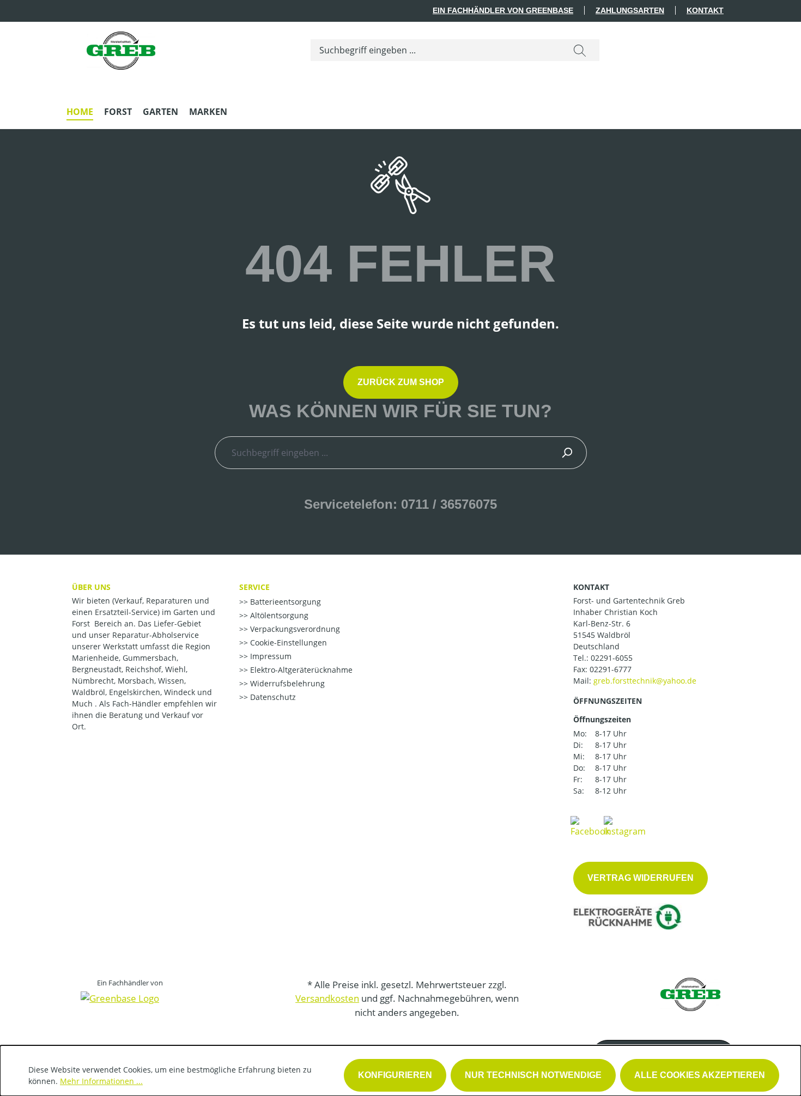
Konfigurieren (395, 1075)
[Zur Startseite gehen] (120, 48)
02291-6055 (612, 658)
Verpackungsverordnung (294, 629)
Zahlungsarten (630, 10)
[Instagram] (625, 826)
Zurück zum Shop (400, 382)
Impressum (270, 656)
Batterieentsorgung (284, 601)
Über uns (91, 587)
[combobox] (436, 50)
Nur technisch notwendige (533, 1075)
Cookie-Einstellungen (287, 642)
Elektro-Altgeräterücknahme (300, 670)
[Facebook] (590, 826)
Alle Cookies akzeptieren (699, 1075)
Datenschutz (272, 697)
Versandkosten (327, 998)
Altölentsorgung (278, 615)
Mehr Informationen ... (101, 1081)
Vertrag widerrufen (640, 877)
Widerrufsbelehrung (286, 683)
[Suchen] (579, 50)
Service (254, 587)
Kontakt (705, 10)
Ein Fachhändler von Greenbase (503, 10)
